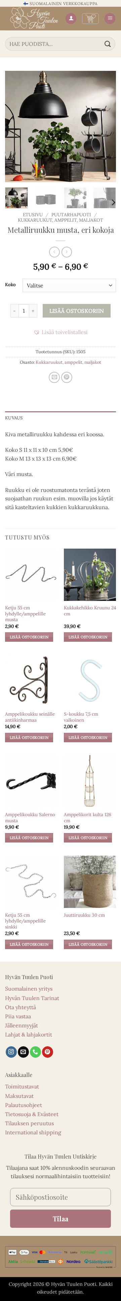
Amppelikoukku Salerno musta (30, 818)
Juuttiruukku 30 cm (84, 915)
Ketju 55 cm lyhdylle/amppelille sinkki (25, 921)
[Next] (105, 126)
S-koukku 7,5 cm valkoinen (81, 717)
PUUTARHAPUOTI (71, 215)
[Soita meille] (35, 1052)
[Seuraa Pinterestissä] (47, 1052)
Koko (10, 284)
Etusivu (33, 215)
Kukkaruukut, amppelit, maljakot (60, 220)
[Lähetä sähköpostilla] (54, 377)
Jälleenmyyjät (21, 1025)
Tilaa (60, 1218)
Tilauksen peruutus (29, 1123)
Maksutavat (19, 1095)
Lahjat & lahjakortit (28, 1034)
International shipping (33, 1132)
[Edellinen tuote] (67, 252)
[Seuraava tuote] (54, 252)
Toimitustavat (22, 1086)
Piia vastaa (18, 1016)
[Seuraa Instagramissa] (11, 1052)
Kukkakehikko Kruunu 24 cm (90, 611)
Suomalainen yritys (28, 988)
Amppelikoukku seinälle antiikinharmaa (30, 717)
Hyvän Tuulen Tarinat (32, 998)
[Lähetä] (108, 43)
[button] (90, 18)
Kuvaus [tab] (14, 418)
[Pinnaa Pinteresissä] (66, 377)
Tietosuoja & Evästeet (31, 1114)
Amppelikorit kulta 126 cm (87, 818)
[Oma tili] (71, 18)
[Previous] (16, 126)
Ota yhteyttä (20, 1007)
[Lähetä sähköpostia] (23, 1052)
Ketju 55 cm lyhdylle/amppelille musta (25, 613)
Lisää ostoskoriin (76, 310)
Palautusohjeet (23, 1105)
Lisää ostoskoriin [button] (29, 637)
